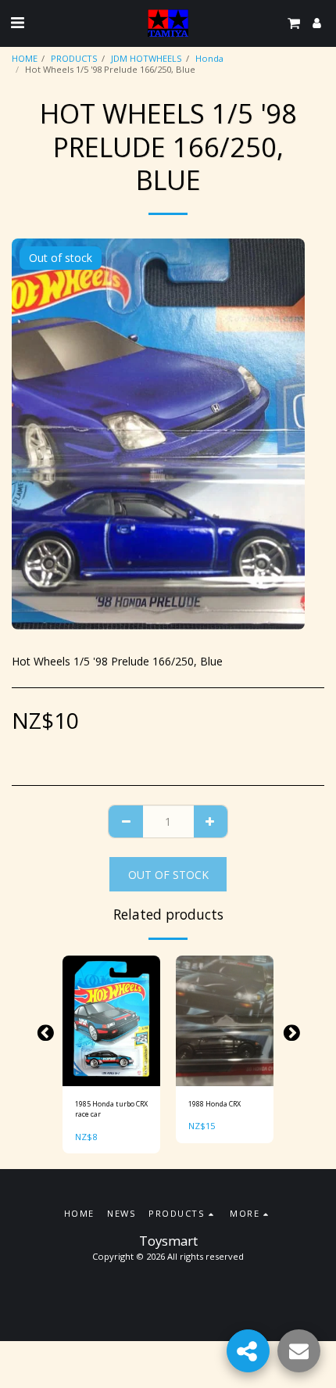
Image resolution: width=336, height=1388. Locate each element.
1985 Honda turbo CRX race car (111, 1109)
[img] (111, 1021)
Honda (209, 58)
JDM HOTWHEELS (146, 58)
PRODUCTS (74, 58)
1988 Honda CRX (214, 1104)
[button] (17, 22)
